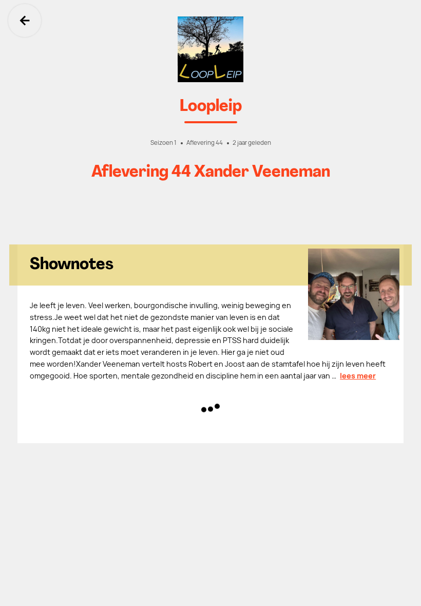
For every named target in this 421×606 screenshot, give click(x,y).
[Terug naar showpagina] (210, 49)
